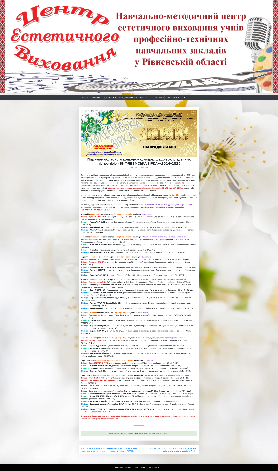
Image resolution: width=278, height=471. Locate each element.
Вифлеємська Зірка (121, 433)
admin (146, 167)
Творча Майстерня (175, 97)
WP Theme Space (156, 467)
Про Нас (96, 97)
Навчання (144, 97)
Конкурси (158, 97)
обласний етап (156, 433)
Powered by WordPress (124, 467)
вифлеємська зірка (145, 433)
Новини (130, 433)
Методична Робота (127, 97)
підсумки (164, 433)
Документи (109, 97)
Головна (84, 97)
